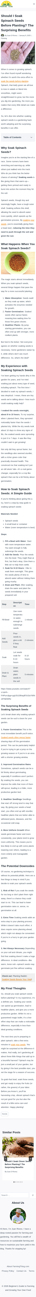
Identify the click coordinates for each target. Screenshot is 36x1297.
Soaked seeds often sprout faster (15, 737)
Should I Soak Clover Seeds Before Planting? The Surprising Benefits (18, 1164)
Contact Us (21, 1271)
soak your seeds (18, 1044)
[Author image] (2, 35)
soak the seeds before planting (14, 81)
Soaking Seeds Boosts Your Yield (16, 979)
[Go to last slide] (5, 1158)
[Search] (33, 1195)
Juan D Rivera (12, 35)
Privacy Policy (8, 1271)
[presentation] (18, 1147)
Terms (31, 1271)
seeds (4, 1114)
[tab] (15, 1182)
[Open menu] (34, 3)
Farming (4, 38)
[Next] (30, 1158)
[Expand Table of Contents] (31, 137)
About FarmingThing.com (18, 1266)
